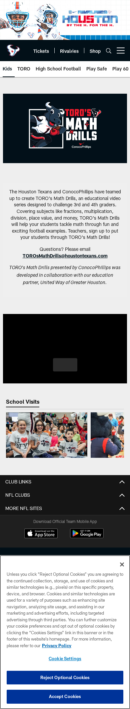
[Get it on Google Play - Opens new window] (87, 537)
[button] (65, 364)
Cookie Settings (65, 658)
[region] (65, 632)
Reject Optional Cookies (65, 677)
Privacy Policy (56, 645)
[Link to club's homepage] (13, 48)
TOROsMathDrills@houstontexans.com (65, 255)
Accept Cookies (65, 696)
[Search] (108, 50)
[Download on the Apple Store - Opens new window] (41, 534)
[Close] (122, 564)
